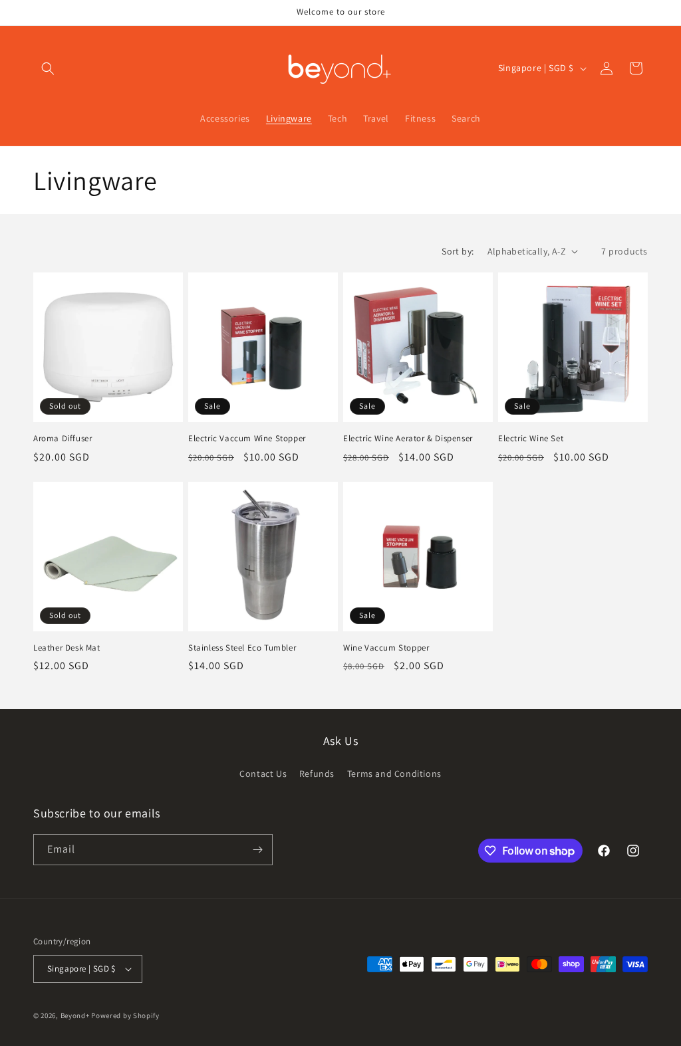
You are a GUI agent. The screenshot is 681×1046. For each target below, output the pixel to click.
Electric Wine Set (530, 438)
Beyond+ (75, 1015)
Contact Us (263, 774)
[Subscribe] (257, 849)
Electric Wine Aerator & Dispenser (408, 438)
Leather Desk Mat (66, 648)
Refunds (317, 774)
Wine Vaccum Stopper (386, 648)
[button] (48, 68)
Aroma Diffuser (62, 438)
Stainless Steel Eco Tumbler (242, 648)
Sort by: (458, 251)
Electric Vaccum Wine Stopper (247, 438)
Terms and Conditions (394, 774)
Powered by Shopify (125, 1015)
